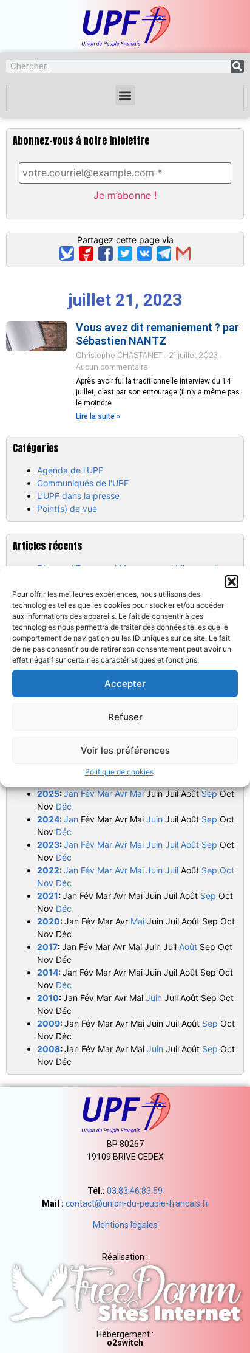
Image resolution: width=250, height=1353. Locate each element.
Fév (88, 793)
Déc (64, 806)
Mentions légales (125, 1225)
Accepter (125, 683)
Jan (71, 793)
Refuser (125, 717)
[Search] (237, 66)
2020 (48, 921)
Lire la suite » (98, 416)
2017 (47, 947)
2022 (48, 870)
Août (190, 844)
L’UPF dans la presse (78, 496)
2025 (48, 793)
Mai (137, 793)
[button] (232, 582)
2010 (48, 998)
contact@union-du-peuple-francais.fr (137, 1203)
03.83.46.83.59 (135, 1191)
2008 (48, 1049)
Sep (209, 793)
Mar (104, 793)
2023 (48, 844)
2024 (48, 819)
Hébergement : (125, 1338)
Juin (154, 819)
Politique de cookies (119, 771)
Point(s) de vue (67, 508)
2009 (48, 1023)
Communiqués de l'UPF (83, 483)
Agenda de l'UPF (70, 470)
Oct (227, 870)
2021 (47, 895)
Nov (45, 883)
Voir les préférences (125, 750)
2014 (47, 972)
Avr (121, 793)
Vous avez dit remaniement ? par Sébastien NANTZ (157, 334)
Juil (171, 844)
